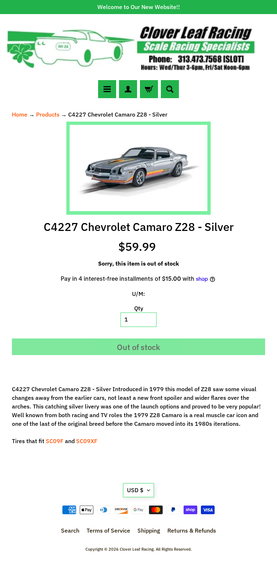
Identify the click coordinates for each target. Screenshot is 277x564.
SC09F (55, 441)
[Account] (128, 89)
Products (48, 114)
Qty (138, 308)
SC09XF (86, 441)
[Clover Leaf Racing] (138, 47)
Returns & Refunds (191, 530)
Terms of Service (108, 530)
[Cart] (149, 89)
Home (19, 114)
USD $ (135, 490)
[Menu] (107, 89)
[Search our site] (170, 89)
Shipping (148, 530)
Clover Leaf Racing (137, 549)
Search (70, 530)
